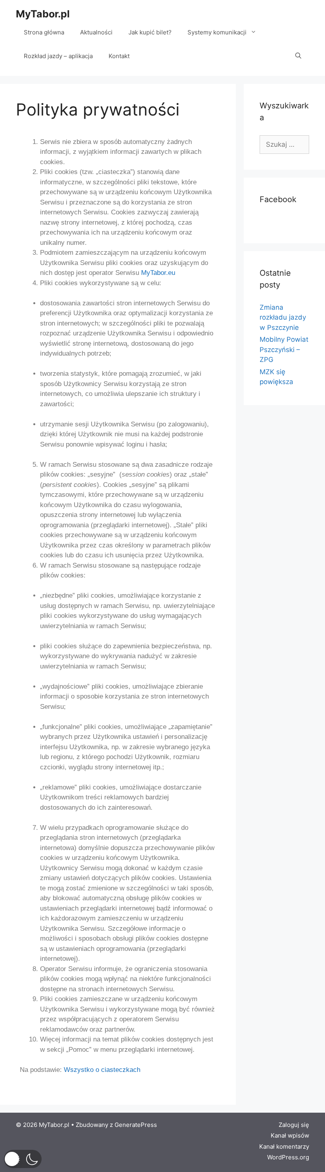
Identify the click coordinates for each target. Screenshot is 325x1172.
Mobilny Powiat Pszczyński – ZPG (284, 349)
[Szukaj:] (284, 144)
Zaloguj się (294, 1124)
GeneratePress (136, 1124)
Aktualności (96, 32)
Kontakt (119, 56)
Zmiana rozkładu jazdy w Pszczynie (283, 317)
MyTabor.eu (158, 272)
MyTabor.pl (43, 14)
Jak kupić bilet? (150, 32)
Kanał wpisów (290, 1135)
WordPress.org (288, 1157)
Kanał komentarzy (284, 1146)
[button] (23, 1159)
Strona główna (44, 32)
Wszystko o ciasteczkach (102, 1070)
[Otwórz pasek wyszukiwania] (298, 56)
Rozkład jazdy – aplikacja (58, 56)
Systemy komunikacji (217, 32)
